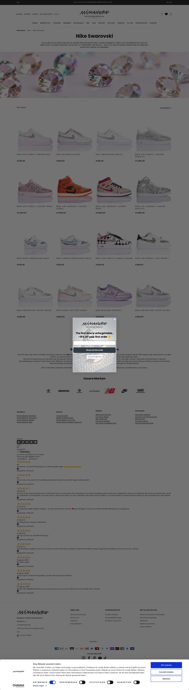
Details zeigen (38, 686)
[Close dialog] (114, 319)
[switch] (82, 682)
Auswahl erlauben (166, 672)
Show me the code (94, 350)
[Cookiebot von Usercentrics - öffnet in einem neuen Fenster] (18, 685)
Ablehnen (166, 679)
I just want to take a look (94, 357)
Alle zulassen (166, 665)
